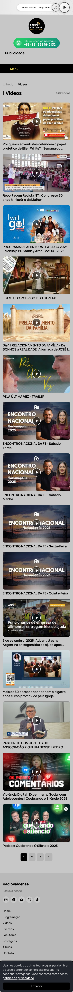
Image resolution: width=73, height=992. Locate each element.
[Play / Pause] (64, 7)
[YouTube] (21, 899)
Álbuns (7, 947)
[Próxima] (48, 857)
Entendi (36, 986)
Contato (8, 953)
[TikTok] (37, 899)
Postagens (10, 941)
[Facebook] (14, 899)
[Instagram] (6, 899)
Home (7, 911)
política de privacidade (18, 978)
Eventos (8, 929)
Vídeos (7, 923)
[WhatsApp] (29, 899)
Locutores (9, 935)
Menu (14, 69)
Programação (11, 917)
